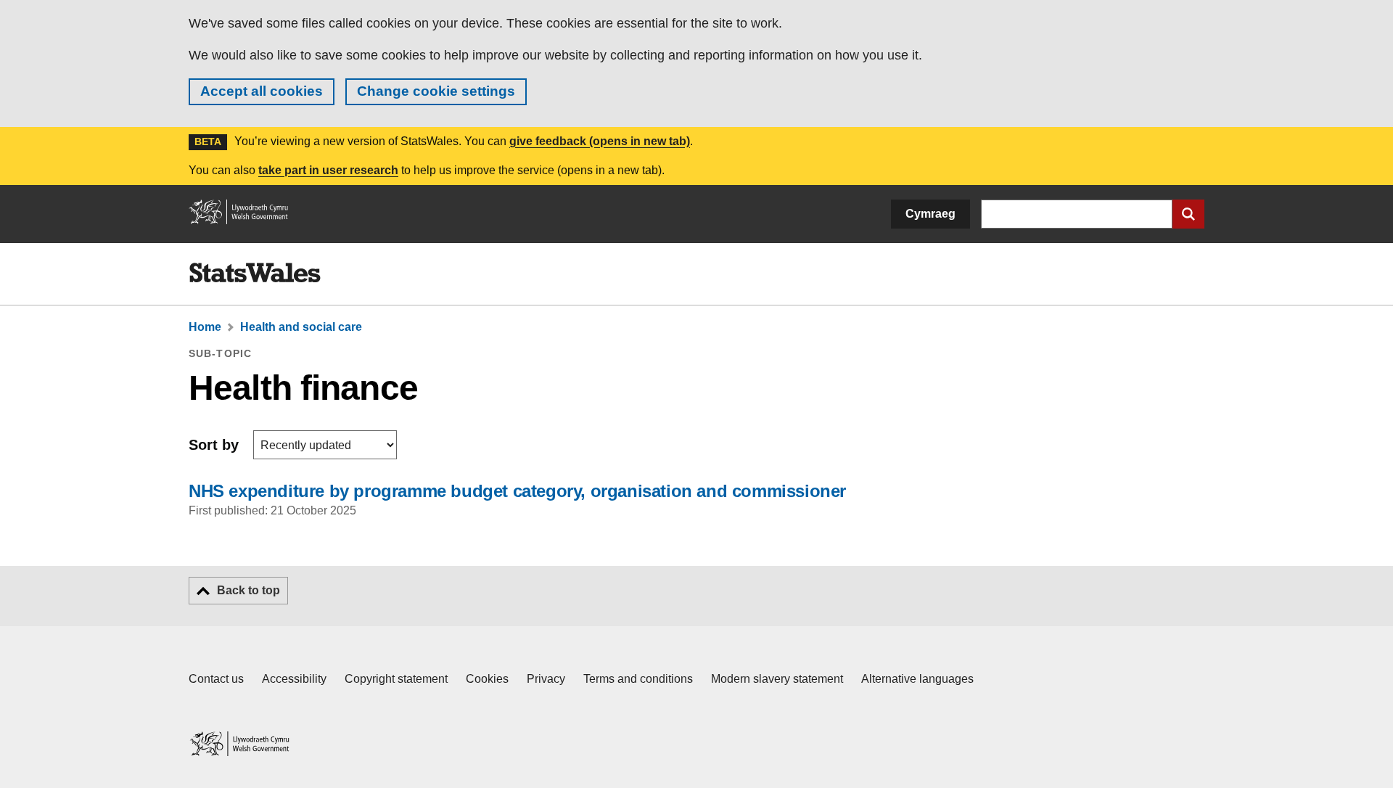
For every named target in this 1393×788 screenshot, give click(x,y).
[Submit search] (1188, 214)
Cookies (487, 679)
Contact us (216, 679)
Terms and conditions (638, 679)
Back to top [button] (248, 590)
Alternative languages (917, 679)
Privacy (546, 679)
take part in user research (328, 170)
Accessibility (294, 679)
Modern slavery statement (777, 679)
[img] (255, 273)
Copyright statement (396, 679)
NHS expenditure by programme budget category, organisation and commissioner (517, 491)
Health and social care (301, 327)
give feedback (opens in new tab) (599, 141)
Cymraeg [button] (930, 214)
